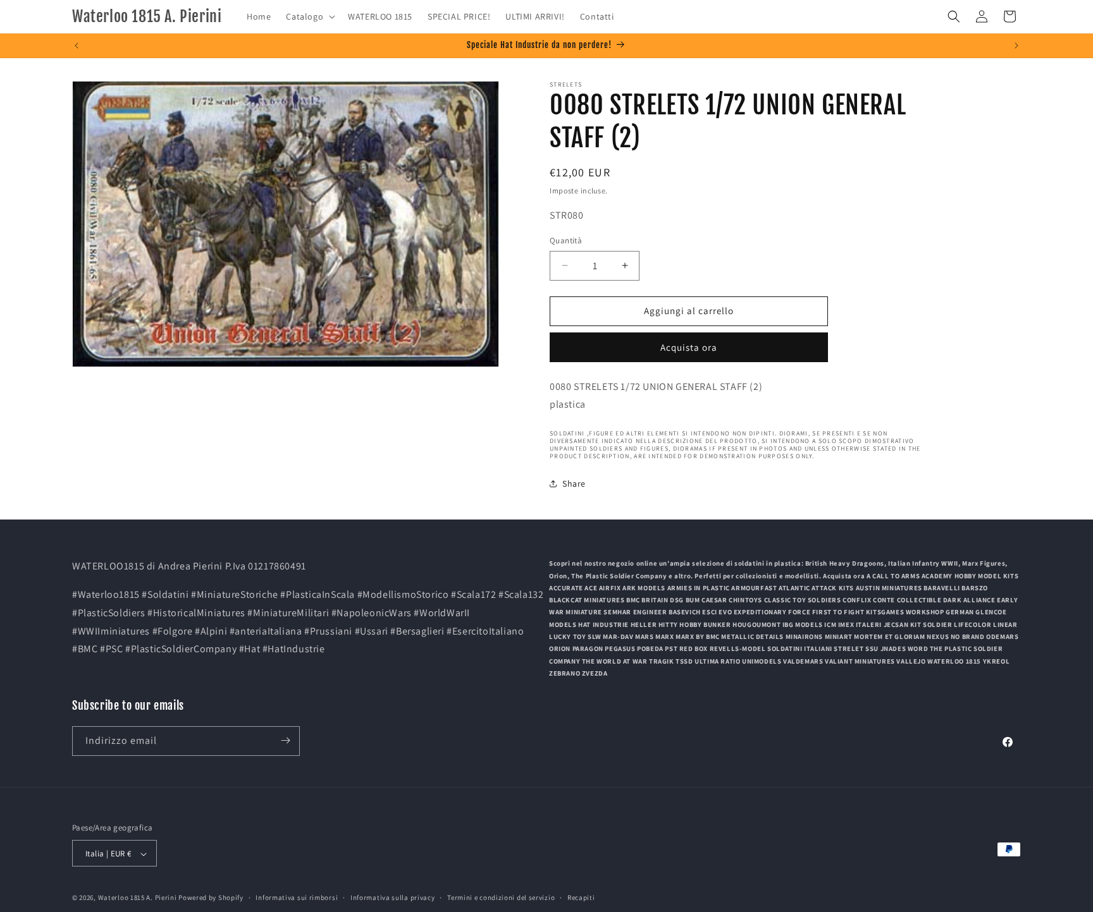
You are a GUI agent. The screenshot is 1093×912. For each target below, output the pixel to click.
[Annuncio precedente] (76, 45)
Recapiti (581, 898)
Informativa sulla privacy (392, 898)
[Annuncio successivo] (1016, 45)
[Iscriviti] (285, 740)
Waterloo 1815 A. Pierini (137, 898)
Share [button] (574, 483)
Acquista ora (688, 347)
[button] (309, 16)
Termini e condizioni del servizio (501, 898)
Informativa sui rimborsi (297, 898)
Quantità (566, 240)
